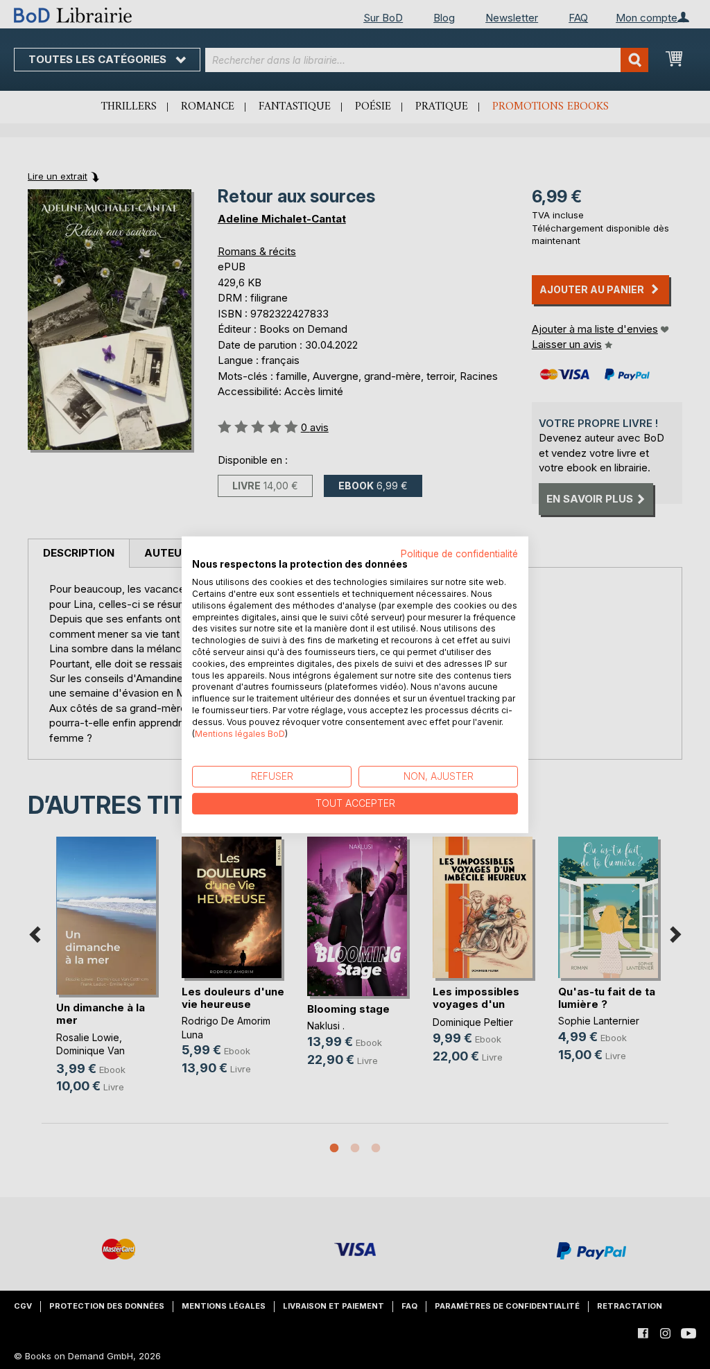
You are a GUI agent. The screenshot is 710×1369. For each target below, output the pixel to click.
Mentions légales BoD (240, 733)
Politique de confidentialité (459, 553)
